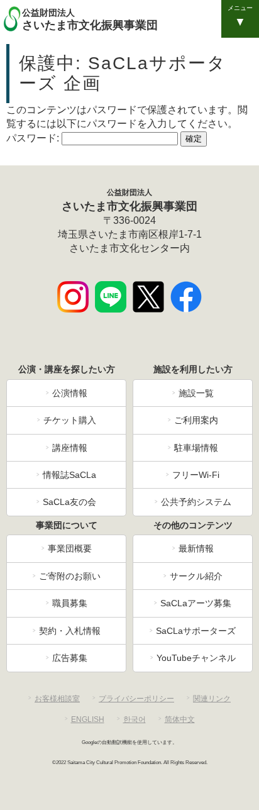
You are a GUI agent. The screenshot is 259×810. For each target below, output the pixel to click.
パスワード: (34, 138)
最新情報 (196, 548)
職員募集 (69, 603)
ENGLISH (87, 719)
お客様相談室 (57, 698)
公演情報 (69, 393)
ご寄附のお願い (70, 576)
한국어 (134, 719)
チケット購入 (69, 420)
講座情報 (69, 448)
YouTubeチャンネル (196, 658)
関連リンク (212, 698)
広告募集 (69, 658)
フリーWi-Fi (195, 475)
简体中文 (180, 719)
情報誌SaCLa (69, 475)
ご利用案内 (196, 420)
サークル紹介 (196, 576)
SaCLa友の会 (69, 502)
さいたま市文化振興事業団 (90, 19)
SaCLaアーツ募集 (195, 603)
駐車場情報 (196, 448)
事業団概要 (70, 548)
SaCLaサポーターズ (196, 631)
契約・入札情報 (70, 631)
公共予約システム (196, 502)
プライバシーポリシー (136, 698)
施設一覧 (196, 393)
